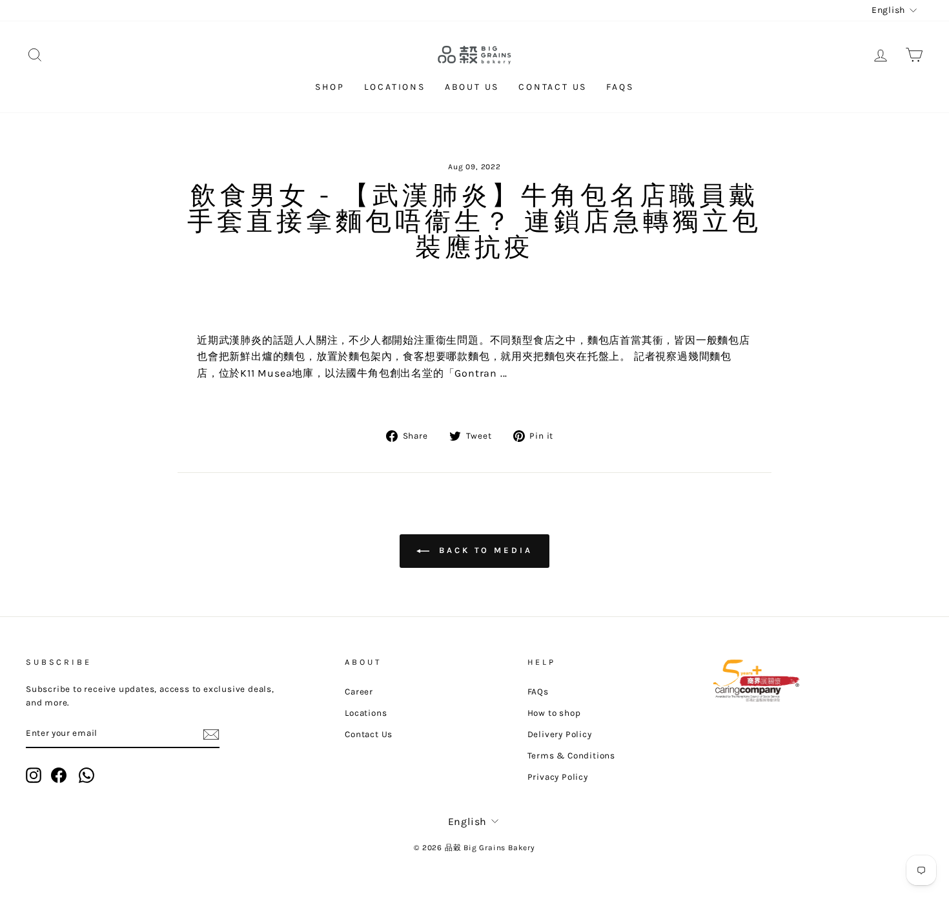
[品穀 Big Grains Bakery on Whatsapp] (86, 775)
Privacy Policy (557, 777)
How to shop (554, 713)
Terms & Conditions (571, 755)
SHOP (329, 86)
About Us (472, 86)
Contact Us (552, 86)
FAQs (619, 86)
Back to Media (483, 550)
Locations (394, 86)
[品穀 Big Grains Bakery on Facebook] (58, 775)
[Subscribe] (211, 734)
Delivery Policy (559, 734)
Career (359, 691)
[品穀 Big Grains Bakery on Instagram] (33, 775)
